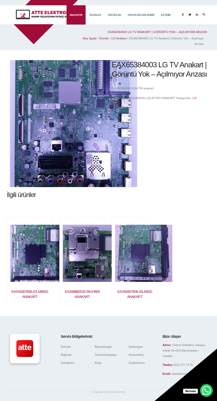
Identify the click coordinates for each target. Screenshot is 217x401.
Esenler (66, 346)
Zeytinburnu (137, 362)
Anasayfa (76, 15)
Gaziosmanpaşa (106, 354)
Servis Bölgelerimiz (141, 15)
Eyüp (98, 362)
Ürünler (95, 15)
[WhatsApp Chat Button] (206, 390)
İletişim (166, 15)
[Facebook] (183, 15)
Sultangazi (136, 346)
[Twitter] (190, 15)
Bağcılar (66, 354)
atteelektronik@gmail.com (188, 373)
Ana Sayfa (89, 38)
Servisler (114, 15)
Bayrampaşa (103, 346)
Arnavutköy (136, 354)
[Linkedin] (197, 15)
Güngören (67, 362)
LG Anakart (119, 38)
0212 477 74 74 (183, 365)
